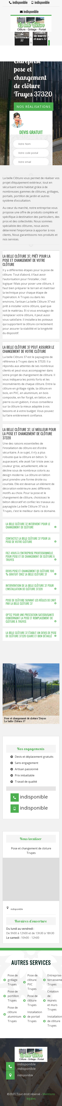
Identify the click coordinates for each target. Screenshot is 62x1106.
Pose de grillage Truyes (13, 979)
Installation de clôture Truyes (53, 1021)
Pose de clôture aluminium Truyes (13, 1014)
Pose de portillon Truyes (13, 996)
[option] (22, 35)
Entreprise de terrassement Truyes (53, 979)
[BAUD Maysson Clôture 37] (31, 23)
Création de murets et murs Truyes (53, 1000)
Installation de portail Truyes (33, 1016)
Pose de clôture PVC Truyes (32, 982)
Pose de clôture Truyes (32, 1000)
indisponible (20, 2)
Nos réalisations (34, 106)
